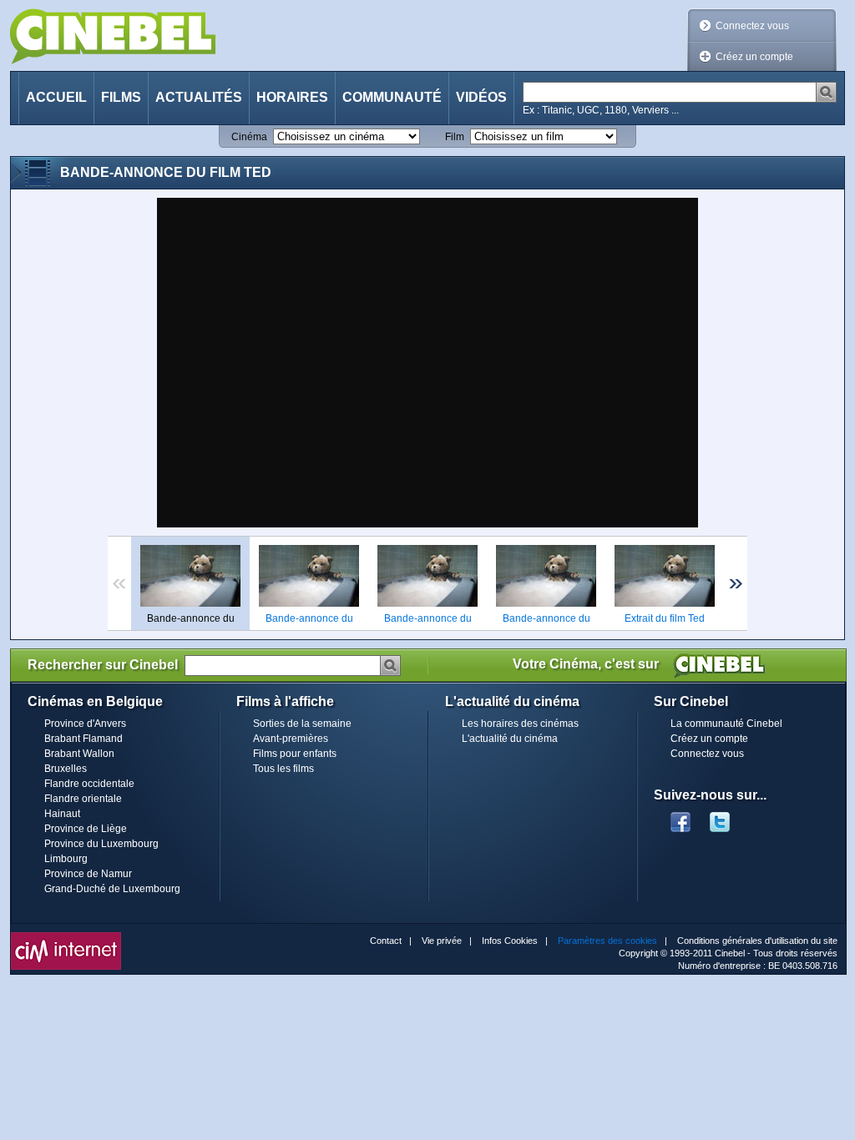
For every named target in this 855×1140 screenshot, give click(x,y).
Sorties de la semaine (302, 723)
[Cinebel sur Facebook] (680, 817)
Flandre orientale (83, 799)
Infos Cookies (510, 941)
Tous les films (283, 768)
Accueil (56, 97)
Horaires (292, 97)
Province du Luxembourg (101, 844)
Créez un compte (754, 57)
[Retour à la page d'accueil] (112, 36)
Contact (386, 941)
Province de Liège (85, 829)
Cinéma (249, 137)
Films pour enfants (294, 753)
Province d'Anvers (85, 723)
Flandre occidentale (89, 783)
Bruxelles (65, 768)
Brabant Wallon (79, 753)
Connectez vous (752, 26)
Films (121, 97)
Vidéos (481, 97)
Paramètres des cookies (607, 941)
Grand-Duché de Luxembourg (112, 889)
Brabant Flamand (83, 738)
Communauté (392, 97)
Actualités (198, 97)
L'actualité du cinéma (510, 738)
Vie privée (442, 941)
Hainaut (62, 814)
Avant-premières (290, 738)
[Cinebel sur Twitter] (728, 817)
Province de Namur (88, 874)
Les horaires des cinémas (520, 723)
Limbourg (66, 859)
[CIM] (66, 936)
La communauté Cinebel (726, 723)
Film (454, 137)
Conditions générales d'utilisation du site (757, 941)
